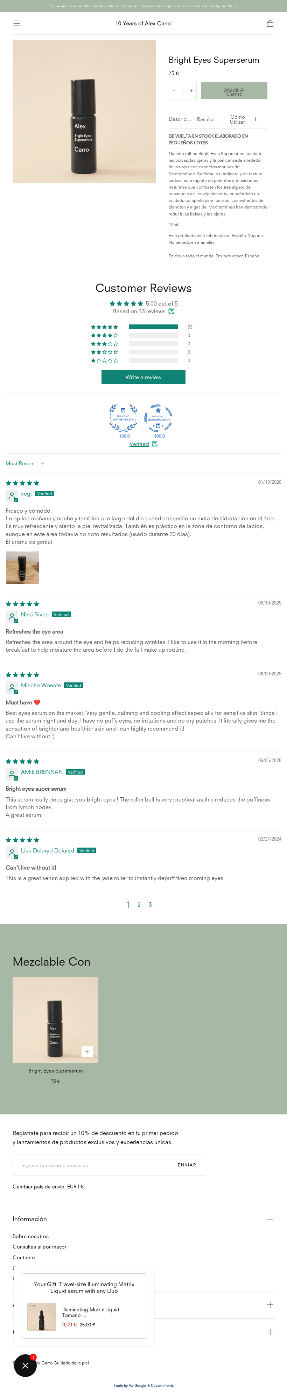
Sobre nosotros (31, 1236)
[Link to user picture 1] (22, 568)
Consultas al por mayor (39, 1247)
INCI (260, 119)
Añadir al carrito (234, 92)
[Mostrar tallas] (87, 1051)
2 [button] (139, 904)
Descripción (181, 119)
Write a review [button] (143, 377)
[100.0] (123, 418)
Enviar (187, 1164)
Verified (139, 443)
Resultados (208, 119)
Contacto (24, 1257)
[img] (22, 482)
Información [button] (30, 1219)
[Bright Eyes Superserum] (55, 1020)
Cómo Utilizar (237, 120)
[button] (17, 23)
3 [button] (150, 904)
